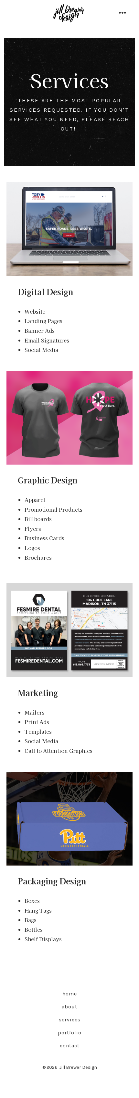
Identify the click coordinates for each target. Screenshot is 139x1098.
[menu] (122, 13)
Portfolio (69, 1032)
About (69, 1007)
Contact (70, 1045)
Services (69, 1020)
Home (69, 994)
